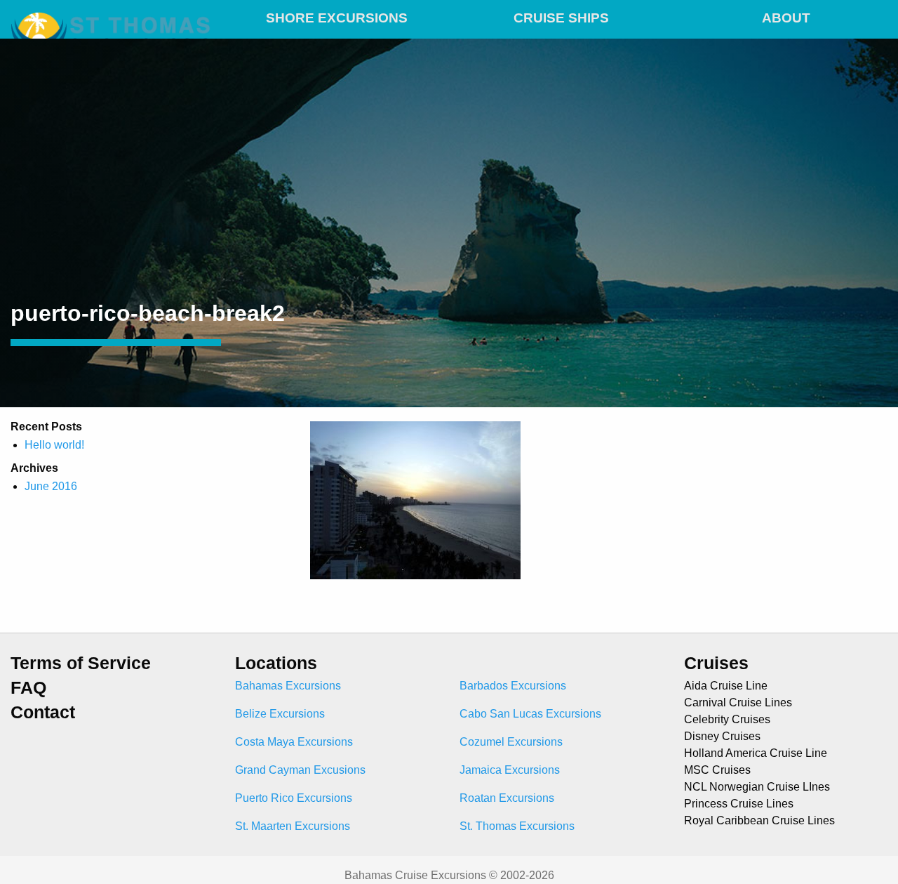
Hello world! (54, 445)
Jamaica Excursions (510, 770)
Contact (43, 712)
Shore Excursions (337, 18)
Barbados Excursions (513, 686)
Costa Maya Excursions (294, 742)
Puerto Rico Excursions (293, 798)
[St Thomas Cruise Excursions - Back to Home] (112, 16)
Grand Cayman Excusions (300, 770)
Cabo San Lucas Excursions (530, 714)
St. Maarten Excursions (292, 826)
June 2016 (51, 486)
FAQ (28, 688)
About (786, 18)
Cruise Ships (561, 18)
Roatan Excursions (507, 798)
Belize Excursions (280, 714)
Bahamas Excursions (288, 686)
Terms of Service (81, 663)
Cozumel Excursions (511, 742)
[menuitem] (336, 16)
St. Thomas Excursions (517, 826)
